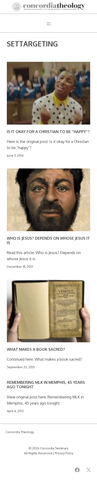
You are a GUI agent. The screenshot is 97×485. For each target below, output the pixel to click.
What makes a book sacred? (36, 349)
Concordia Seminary (54, 448)
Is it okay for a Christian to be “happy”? (48, 131)
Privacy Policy (64, 453)
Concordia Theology (20, 432)
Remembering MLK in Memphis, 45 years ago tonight (46, 384)
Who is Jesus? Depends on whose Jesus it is (48, 240)
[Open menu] (48, 24)
